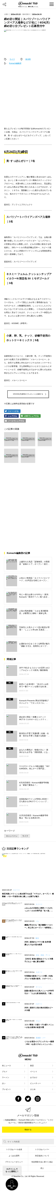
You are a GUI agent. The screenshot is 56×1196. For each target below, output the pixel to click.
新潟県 (28, 59)
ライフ (12, 59)
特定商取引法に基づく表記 (42, 1162)
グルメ (4, 1072)
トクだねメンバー (42, 1149)
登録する (28, 1130)
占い (4, 1083)
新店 (32, 1066)
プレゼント (6, 1089)
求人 (42, 1168)
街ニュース (6, 1066)
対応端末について (42, 1156)
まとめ (32, 1089)
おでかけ (33, 1077)
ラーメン (5, 1077)
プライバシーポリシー (14, 1162)
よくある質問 (14, 1156)
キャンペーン (12, 836)
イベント (33, 1072)
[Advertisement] (28, 95)
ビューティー (35, 1083)
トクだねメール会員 (14, 1149)
